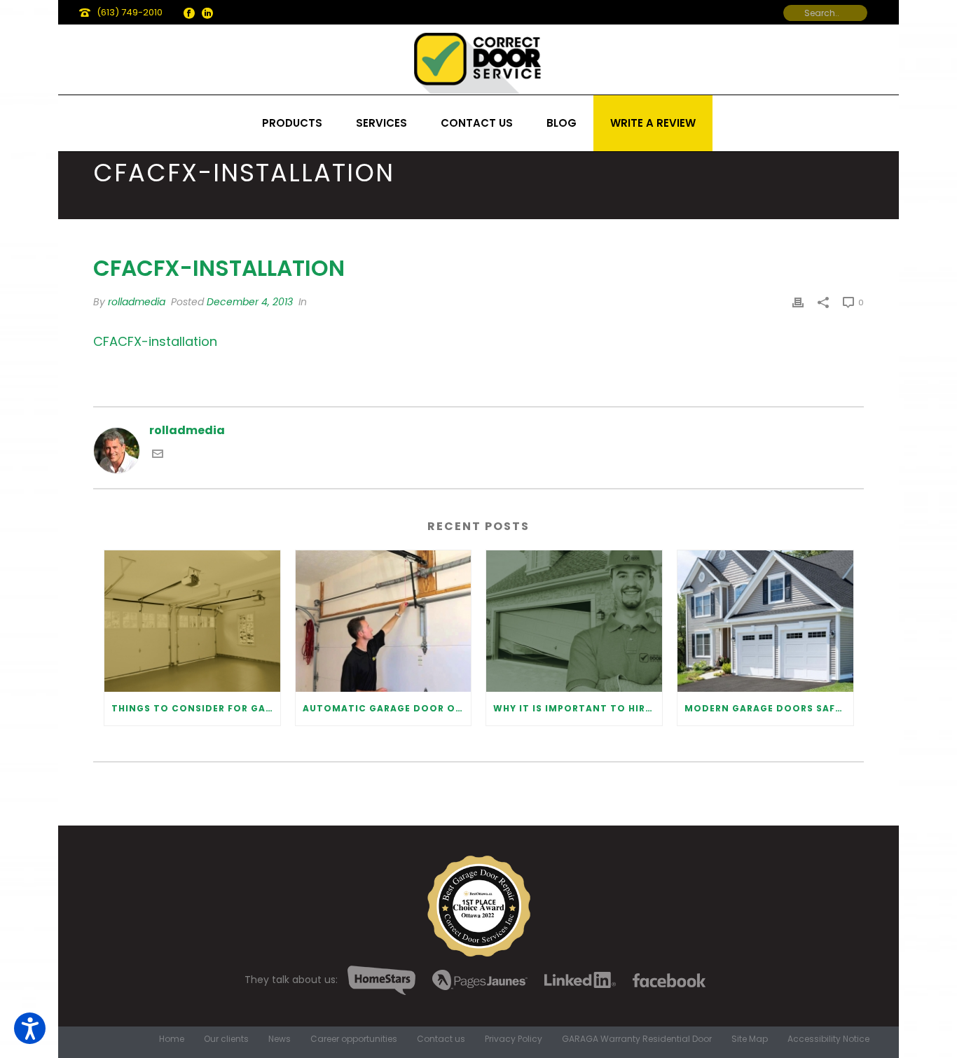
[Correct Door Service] (478, 60)
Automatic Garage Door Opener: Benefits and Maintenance (387, 708)
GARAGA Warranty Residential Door (637, 1039)
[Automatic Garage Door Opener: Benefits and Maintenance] (383, 620)
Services (381, 123)
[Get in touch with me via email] (157, 455)
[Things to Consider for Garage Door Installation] (192, 620)
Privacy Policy (513, 1039)
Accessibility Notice (828, 1039)
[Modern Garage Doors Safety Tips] (765, 620)
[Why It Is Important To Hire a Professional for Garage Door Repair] (574, 620)
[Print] (798, 302)
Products (292, 123)
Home (171, 1039)
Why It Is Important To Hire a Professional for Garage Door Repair (577, 708)
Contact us (477, 123)
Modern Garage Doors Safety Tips (768, 708)
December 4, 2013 (250, 302)
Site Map (749, 1039)
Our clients (226, 1039)
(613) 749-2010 (130, 12)
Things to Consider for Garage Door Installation (195, 708)
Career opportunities (353, 1039)
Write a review (653, 123)
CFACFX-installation (155, 341)
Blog (561, 123)
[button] (30, 1028)
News (279, 1039)
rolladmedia (136, 302)
